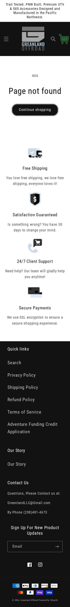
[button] (6, 39)
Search (14, 362)
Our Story (16, 464)
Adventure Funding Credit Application (32, 428)
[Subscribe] (57, 546)
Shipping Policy (22, 387)
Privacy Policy (21, 375)
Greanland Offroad (29, 600)
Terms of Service (24, 412)
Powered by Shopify (48, 600)
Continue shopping (35, 110)
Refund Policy (21, 399)
